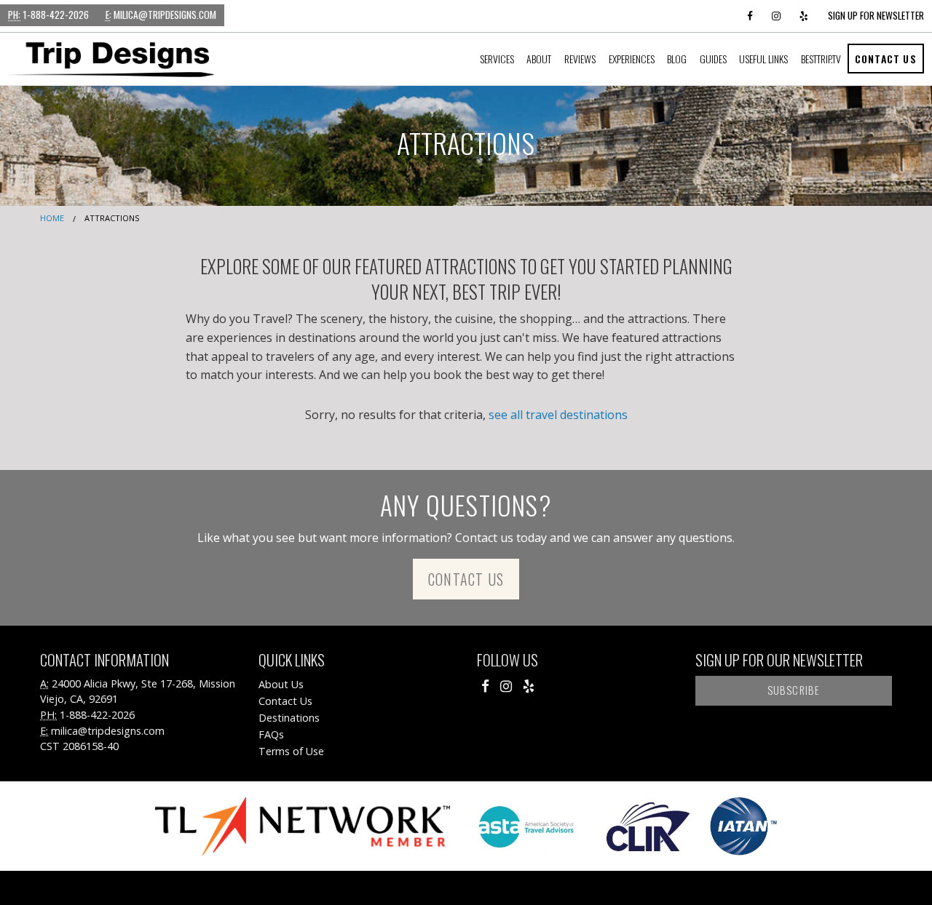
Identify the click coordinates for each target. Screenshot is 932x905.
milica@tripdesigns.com (161, 14)
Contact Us (886, 58)
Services (497, 58)
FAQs (271, 734)
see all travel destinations (558, 415)
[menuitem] (497, 59)
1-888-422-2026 (48, 14)
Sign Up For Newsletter (876, 15)
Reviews (580, 58)
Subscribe (794, 690)
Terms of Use (291, 751)
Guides (713, 58)
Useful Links (763, 58)
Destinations (289, 718)
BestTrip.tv (821, 58)
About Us (281, 684)
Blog (677, 58)
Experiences (632, 58)
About (538, 58)
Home (52, 217)
